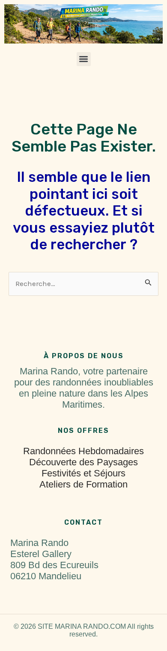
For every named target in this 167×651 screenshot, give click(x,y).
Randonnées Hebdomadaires (83, 451)
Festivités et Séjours (83, 473)
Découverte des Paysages (83, 462)
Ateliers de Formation (83, 484)
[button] (84, 59)
